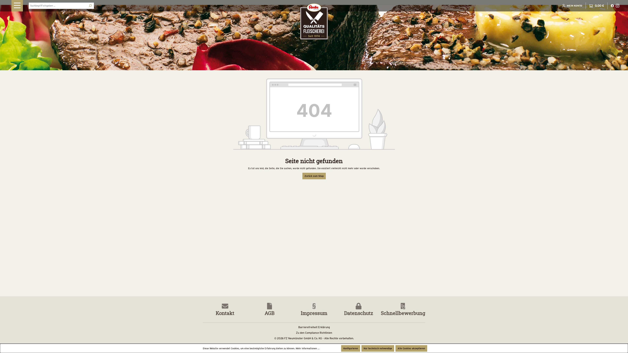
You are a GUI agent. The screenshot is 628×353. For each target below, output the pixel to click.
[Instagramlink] (617, 5)
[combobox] (58, 5)
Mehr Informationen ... (308, 348)
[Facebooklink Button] (612, 5)
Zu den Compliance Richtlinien (314, 332)
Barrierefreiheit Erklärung (314, 327)
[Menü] (17, 5)
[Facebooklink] (612, 5)
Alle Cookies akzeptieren (411, 348)
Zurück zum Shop (314, 176)
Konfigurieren (350, 348)
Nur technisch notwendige (378, 348)
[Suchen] (90, 5)
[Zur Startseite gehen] (314, 21)
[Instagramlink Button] (617, 5)
